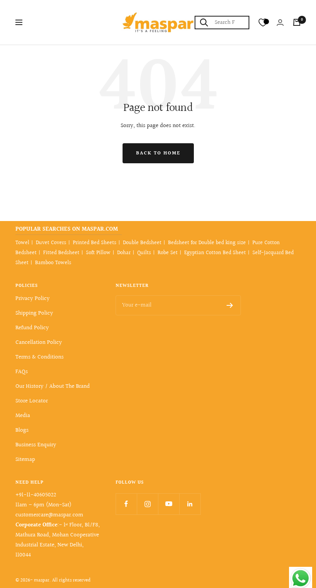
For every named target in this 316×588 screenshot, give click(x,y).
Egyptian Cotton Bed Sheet (215, 253)
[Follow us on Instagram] (147, 503)
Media (22, 415)
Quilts (144, 253)
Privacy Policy (32, 298)
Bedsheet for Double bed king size (207, 243)
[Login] (280, 22)
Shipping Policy (34, 313)
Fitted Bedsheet (61, 253)
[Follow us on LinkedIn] (189, 503)
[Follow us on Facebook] (126, 503)
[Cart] (297, 22)
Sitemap (25, 459)
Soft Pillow (98, 253)
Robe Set (168, 253)
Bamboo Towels (53, 263)
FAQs (21, 371)
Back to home (158, 153)
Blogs (22, 430)
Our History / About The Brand (52, 386)
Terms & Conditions (39, 357)
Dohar (124, 253)
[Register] (230, 305)
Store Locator (31, 401)
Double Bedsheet (142, 243)
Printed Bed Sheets (94, 243)
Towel (22, 243)
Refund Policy (32, 327)
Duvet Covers (51, 243)
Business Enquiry (35, 445)
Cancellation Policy (38, 342)
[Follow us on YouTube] (168, 503)
